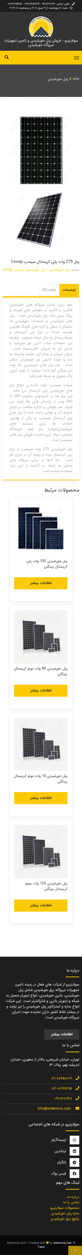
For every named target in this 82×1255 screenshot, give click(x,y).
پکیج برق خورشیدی (64, 1219)
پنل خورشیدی (58, 79)
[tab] (69, 290)
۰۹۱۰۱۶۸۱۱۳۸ (63, 1098)
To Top (75, 1250)
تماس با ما (71, 1202)
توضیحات (69, 289)
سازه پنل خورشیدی (65, 1213)
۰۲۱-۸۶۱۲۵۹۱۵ (62, 1088)
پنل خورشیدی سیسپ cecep (24, 269)
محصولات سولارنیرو (64, 1208)
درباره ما (73, 1197)
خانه (76, 78)
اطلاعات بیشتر (40, 583)
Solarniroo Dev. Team (54, 1245)
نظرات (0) (49, 289)
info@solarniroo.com (54, 1108)
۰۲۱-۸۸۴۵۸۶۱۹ (61, 1078)
